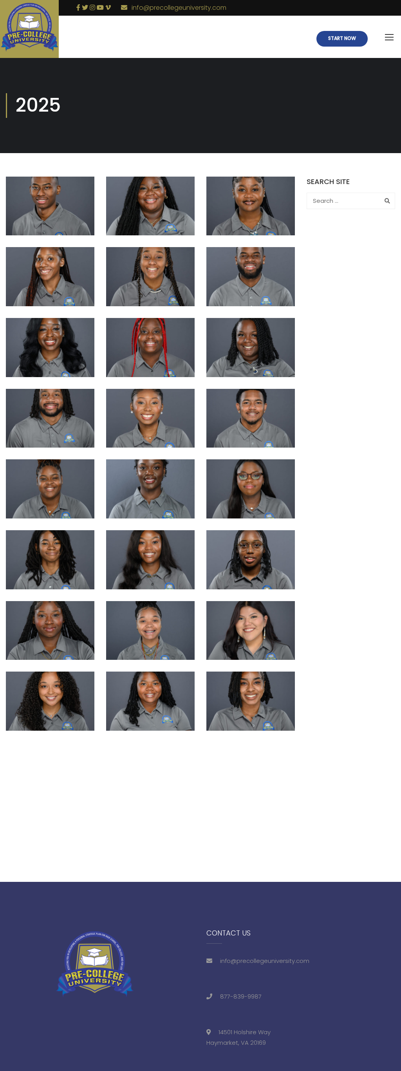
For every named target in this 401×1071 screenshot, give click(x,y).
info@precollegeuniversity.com (179, 7)
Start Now (342, 38)
